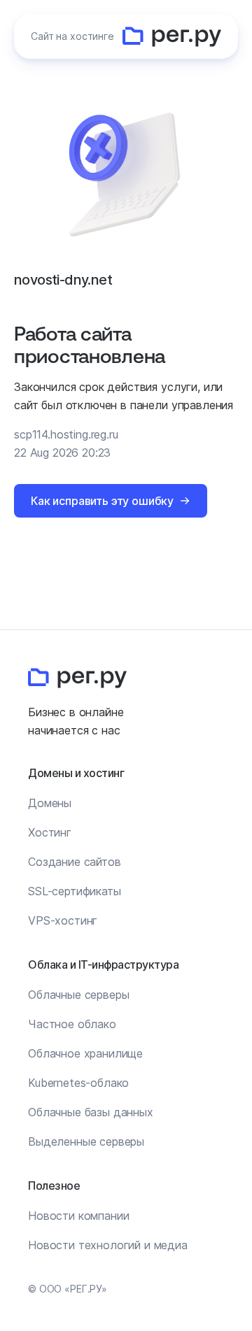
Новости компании (78, 1216)
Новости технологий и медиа (108, 1245)
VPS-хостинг (62, 920)
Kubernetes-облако (78, 1083)
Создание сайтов (74, 862)
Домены (49, 803)
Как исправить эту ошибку (102, 501)
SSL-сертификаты (74, 891)
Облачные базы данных (90, 1112)
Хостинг (49, 832)
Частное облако (72, 1024)
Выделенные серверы (86, 1141)
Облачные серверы (78, 995)
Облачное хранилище (85, 1053)
